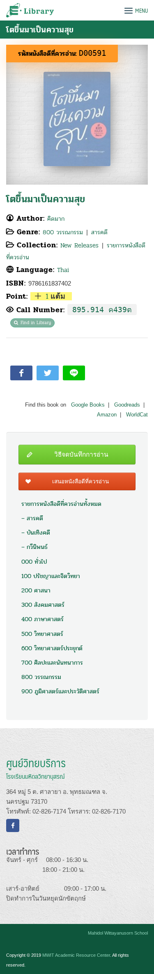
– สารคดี (32, 518)
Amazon (107, 415)
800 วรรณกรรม (63, 232)
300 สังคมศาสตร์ (42, 605)
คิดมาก (55, 219)
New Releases (79, 245)
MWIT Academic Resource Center (76, 955)
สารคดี (99, 232)
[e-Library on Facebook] (12, 825)
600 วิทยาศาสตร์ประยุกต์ (52, 648)
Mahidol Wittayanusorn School (118, 933)
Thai (63, 270)
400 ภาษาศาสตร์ (42, 619)
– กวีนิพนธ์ (34, 547)
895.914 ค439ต (102, 309)
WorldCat (137, 415)
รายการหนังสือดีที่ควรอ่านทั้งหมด (61, 504)
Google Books (88, 405)
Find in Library (36, 322)
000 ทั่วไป (34, 562)
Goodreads (127, 405)
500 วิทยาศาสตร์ (42, 634)
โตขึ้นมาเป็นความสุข (45, 199)
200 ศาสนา (36, 590)
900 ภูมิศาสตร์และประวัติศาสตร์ (60, 691)
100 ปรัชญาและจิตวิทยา (50, 576)
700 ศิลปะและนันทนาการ (52, 663)
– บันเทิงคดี (35, 532)
